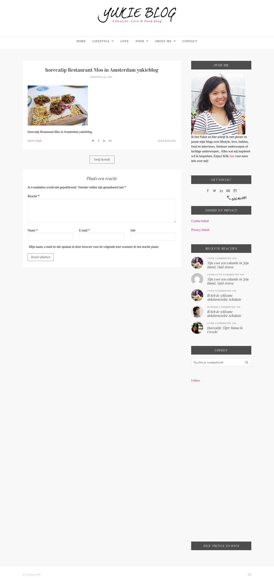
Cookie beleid (200, 221)
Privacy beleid (200, 229)
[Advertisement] (221, 465)
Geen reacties (167, 141)
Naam (33, 230)
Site (133, 230)
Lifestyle (101, 41)
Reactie (34, 196)
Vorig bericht (102, 159)
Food (140, 41)
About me (163, 41)
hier (232, 156)
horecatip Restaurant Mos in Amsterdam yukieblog (101, 70)
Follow (195, 380)
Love (125, 41)
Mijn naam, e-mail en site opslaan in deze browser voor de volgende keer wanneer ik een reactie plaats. (94, 246)
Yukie (38, 141)
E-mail (84, 230)
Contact (190, 41)
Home (81, 41)
